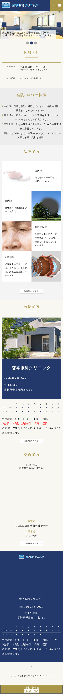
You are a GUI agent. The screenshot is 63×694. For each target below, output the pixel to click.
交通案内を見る (31, 543)
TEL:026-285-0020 (15, 377)
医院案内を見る (31, 441)
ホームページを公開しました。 (33, 78)
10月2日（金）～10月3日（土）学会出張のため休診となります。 (34, 68)
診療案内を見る (31, 291)
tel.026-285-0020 (31, 606)
